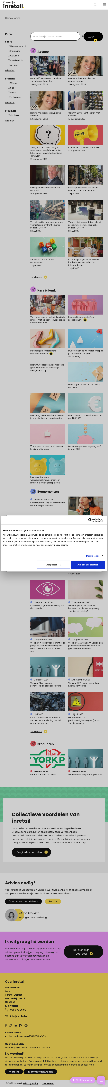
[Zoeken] (95, 5)
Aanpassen (51, 565)
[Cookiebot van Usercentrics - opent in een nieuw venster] (92, 520)
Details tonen (92, 556)
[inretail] (46, 4)
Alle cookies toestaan (87, 565)
